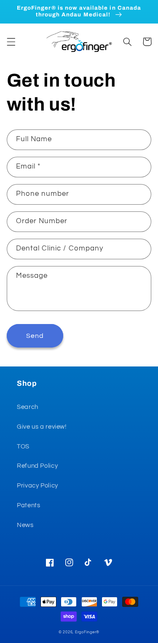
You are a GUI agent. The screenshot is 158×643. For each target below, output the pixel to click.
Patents (28, 505)
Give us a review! (42, 427)
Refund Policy (37, 466)
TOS (23, 446)
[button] (11, 41)
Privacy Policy (37, 485)
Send (35, 335)
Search (27, 407)
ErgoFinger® (87, 632)
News (25, 525)
